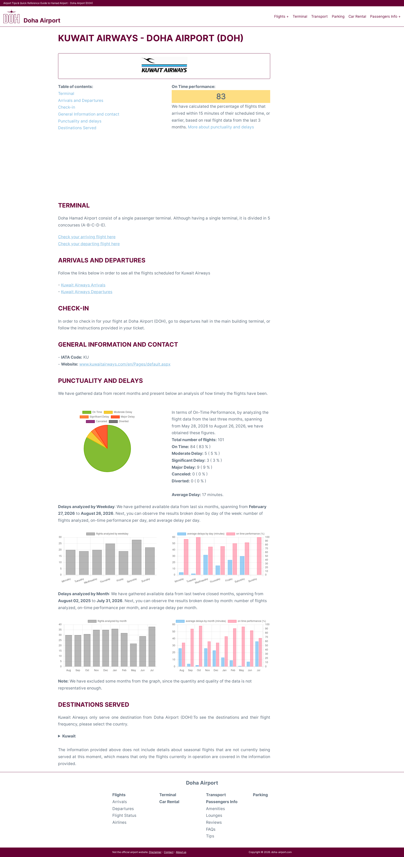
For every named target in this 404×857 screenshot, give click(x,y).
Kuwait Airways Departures (86, 291)
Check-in (66, 107)
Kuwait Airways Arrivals (83, 284)
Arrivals (119, 801)
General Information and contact (88, 114)
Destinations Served (77, 127)
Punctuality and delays (79, 121)
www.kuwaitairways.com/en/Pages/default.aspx (124, 364)
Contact (168, 852)
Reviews (214, 822)
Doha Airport (42, 20)
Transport (319, 16)
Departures (123, 808)
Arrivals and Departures (80, 100)
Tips (210, 835)
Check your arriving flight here (87, 236)
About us (181, 852)
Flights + (281, 16)
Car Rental (357, 16)
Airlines (119, 822)
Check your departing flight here (89, 243)
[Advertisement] (164, 165)
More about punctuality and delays (221, 126)
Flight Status (124, 815)
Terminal (300, 16)
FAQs (210, 829)
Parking (338, 16)
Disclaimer (155, 852)
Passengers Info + (385, 16)
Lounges (214, 815)
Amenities (215, 808)
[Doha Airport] (11, 16)
